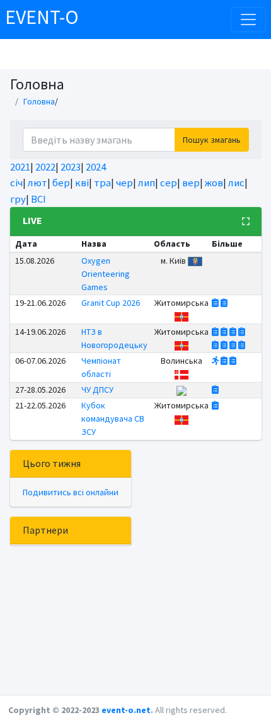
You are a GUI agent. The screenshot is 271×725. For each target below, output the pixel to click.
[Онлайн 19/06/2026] (233, 345)
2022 (45, 167)
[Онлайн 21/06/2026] (224, 302)
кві (82, 182)
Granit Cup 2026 (110, 302)
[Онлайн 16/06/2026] (225, 331)
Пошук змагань (212, 139)
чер (124, 182)
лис (236, 182)
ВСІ (38, 199)
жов (214, 182)
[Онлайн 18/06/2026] (216, 345)
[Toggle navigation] (248, 19)
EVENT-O (42, 17)
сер (168, 182)
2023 (71, 167)
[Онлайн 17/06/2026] (233, 331)
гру (18, 199)
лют (37, 182)
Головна (39, 101)
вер (191, 182)
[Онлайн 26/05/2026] (215, 389)
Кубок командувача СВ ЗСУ (112, 418)
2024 (96, 167)
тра (102, 182)
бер (61, 182)
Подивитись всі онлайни (70, 492)
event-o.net (126, 710)
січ (16, 182)
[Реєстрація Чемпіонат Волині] (215, 360)
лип (146, 182)
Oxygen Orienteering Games (105, 274)
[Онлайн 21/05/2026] (215, 405)
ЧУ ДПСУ (97, 389)
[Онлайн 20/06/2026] (216, 302)
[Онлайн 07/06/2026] (232, 360)
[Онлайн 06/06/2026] (225, 360)
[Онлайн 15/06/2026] (216, 331)
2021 (20, 167)
